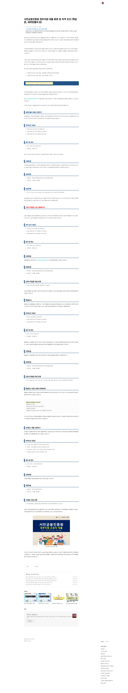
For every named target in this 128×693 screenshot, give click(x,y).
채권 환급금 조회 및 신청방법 (107, 666)
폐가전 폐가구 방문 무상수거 (107, 671)
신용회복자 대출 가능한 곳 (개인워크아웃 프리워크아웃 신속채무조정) (41, 580)
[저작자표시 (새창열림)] (40, 566)
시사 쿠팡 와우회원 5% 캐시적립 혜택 (36, 29)
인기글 (106, 641)
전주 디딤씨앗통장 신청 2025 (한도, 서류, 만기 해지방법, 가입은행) (40, 577)
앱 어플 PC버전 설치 (105, 661)
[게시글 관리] (31, 566)
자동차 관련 (103, 683)
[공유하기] (30, 566)
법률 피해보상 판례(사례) (106, 656)
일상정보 (103, 649)
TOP (103, 639)
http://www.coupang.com (32, 26)
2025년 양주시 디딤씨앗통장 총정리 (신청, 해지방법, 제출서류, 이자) (41, 578)
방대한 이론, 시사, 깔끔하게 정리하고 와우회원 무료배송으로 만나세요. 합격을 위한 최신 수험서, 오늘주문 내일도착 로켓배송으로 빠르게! (51, 31)
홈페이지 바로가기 (105, 663)
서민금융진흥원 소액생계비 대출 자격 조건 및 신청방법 (37, 584)
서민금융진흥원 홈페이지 (32, 98)
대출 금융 (28, 574)
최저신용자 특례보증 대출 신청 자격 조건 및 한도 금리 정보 (38, 582)
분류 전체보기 (104, 646)
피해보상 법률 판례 (32, 614)
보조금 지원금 (104, 678)
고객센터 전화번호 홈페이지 (107, 680)
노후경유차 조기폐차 (105, 675)
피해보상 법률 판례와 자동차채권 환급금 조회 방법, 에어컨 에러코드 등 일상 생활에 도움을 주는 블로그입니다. (49, 617)
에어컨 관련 (103, 658)
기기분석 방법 (104, 651)
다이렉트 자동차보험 (105, 673)
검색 (99, 3)
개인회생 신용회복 (105, 668)
